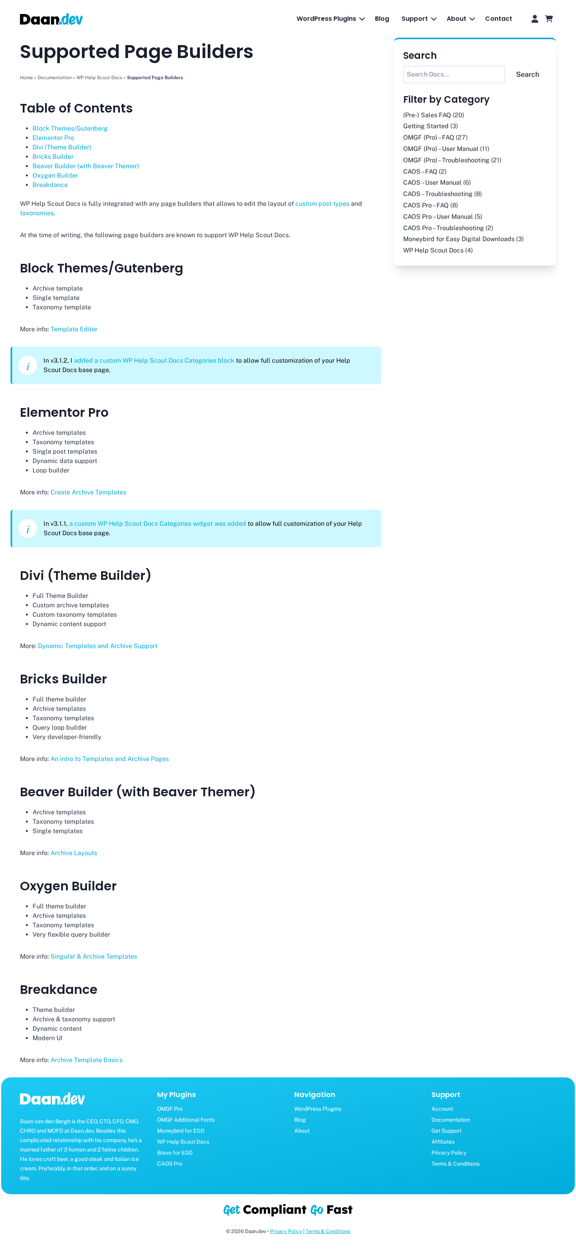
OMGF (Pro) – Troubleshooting (446, 159)
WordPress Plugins (317, 1109)
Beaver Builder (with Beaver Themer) (86, 166)
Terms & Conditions (455, 1164)
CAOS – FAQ (420, 171)
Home (26, 77)
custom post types (322, 203)
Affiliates (443, 1142)
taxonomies (37, 213)
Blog (382, 18)
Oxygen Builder (55, 175)
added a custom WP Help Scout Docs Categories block (154, 360)
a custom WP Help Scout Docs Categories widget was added (157, 523)
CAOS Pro (169, 1164)
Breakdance (50, 185)
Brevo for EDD (175, 1153)
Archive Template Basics (87, 1060)
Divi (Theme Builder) (62, 147)
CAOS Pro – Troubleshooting (443, 227)
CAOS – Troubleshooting (438, 194)
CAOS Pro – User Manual (438, 216)
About (302, 1131)
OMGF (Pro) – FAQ (428, 137)
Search (528, 74)
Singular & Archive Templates (94, 956)
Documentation (55, 77)
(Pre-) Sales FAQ (427, 114)
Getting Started (426, 126)
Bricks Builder (53, 156)
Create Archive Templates (88, 492)
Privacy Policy (448, 1153)
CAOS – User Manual (432, 182)
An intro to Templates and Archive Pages (110, 759)
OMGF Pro (170, 1109)
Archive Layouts (74, 853)
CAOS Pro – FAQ (426, 205)
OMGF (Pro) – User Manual (440, 149)
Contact (498, 18)
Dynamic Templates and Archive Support (98, 646)
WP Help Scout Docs (99, 77)
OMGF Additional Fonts (186, 1120)
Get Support (446, 1131)
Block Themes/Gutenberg (70, 128)
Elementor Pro (53, 138)
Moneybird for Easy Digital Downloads (458, 239)
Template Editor (74, 329)
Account (442, 1109)
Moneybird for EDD (181, 1131)
